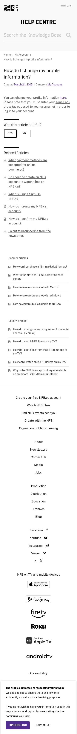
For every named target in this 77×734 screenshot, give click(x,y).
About (38, 442)
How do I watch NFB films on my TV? (35, 341)
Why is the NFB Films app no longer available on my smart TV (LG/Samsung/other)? (39, 372)
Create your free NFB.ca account (38, 397)
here (63, 97)
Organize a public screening (38, 428)
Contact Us (38, 457)
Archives (38, 509)
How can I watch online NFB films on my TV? (39, 361)
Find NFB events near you (38, 413)
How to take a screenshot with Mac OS (36, 287)
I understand (18, 725)
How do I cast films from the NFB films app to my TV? (40, 351)
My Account (54, 84)
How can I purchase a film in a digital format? (40, 266)
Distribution (38, 494)
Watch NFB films (38, 405)
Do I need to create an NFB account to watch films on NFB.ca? (27, 181)
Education (39, 501)
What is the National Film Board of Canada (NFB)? (38, 277)
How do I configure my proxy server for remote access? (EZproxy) (41, 331)
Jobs (39, 472)
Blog (38, 517)
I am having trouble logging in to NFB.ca (37, 303)
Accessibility (38, 673)
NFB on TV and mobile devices (38, 574)
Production (38, 486)
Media (38, 465)
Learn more (42, 725)
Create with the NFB (38, 420)
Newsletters (38, 449)
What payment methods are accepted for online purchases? (27, 164)
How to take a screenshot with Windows (37, 295)
